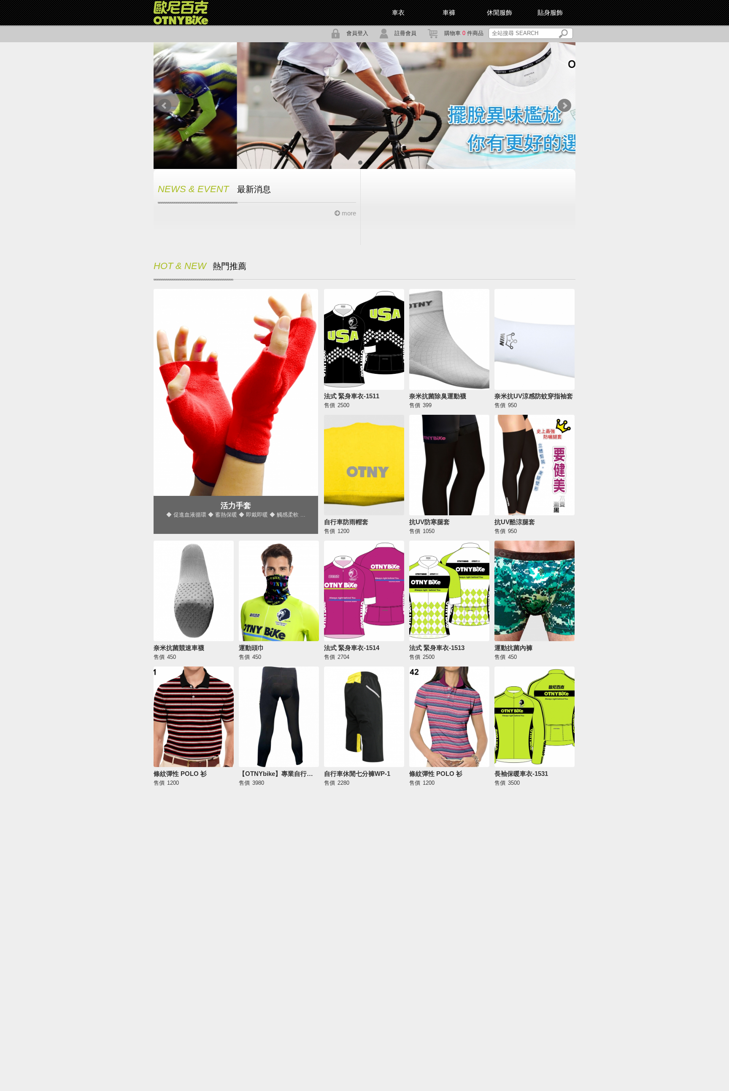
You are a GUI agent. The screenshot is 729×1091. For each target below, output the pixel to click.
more (348, 213)
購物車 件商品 (463, 33)
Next (564, 105)
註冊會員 (405, 33)
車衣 (398, 12)
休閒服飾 (499, 12)
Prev (164, 105)
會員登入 (357, 33)
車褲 (449, 12)
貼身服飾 (550, 12)
